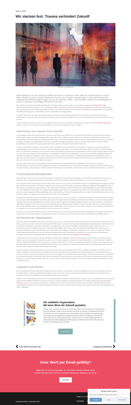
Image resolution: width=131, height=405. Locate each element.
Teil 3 (64, 107)
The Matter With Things (98, 105)
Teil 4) (69, 107)
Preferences (122, 400)
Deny (109, 400)
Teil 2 (60, 107)
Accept (95, 400)
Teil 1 (56, 107)
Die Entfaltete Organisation (102, 123)
